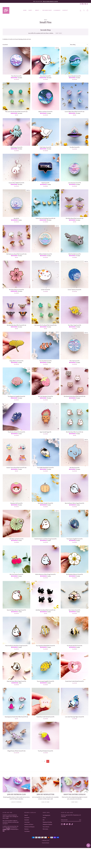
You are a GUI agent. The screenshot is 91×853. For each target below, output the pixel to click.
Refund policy (45, 829)
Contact (65, 10)
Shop (30, 10)
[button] (14, 77)
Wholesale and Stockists (47, 824)
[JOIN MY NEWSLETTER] (45, 784)
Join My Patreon (16, 801)
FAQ (43, 819)
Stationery (26, 829)
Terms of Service (46, 826)
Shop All (26, 815)
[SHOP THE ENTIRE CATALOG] (74, 784)
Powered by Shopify (45, 842)
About (37, 10)
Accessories (26, 819)
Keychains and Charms (28, 824)
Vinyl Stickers (27, 831)
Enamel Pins (26, 817)
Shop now (75, 801)
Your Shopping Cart (46, 815)
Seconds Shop (47, 10)
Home (25, 10)
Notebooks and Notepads (29, 826)
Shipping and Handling (47, 822)
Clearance (57, 10)
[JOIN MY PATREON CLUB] (16, 784)
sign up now (45, 801)
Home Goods (27, 822)
